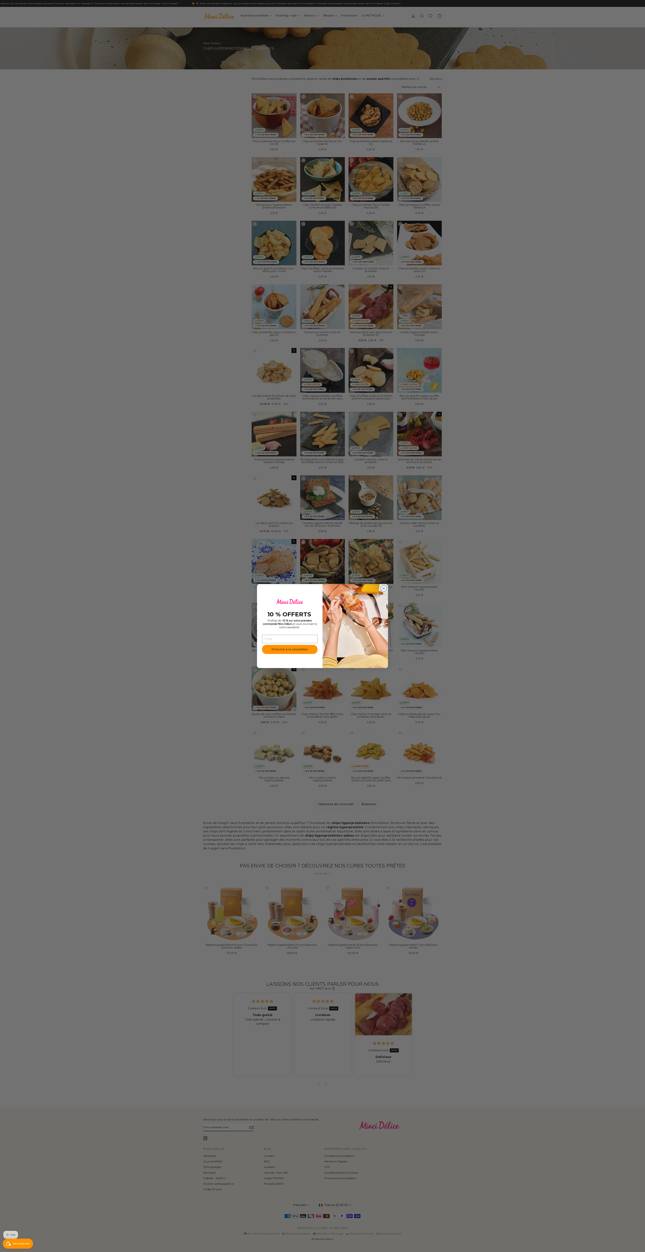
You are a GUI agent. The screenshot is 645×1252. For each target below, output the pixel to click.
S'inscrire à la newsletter (289, 649)
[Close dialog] (384, 588)
